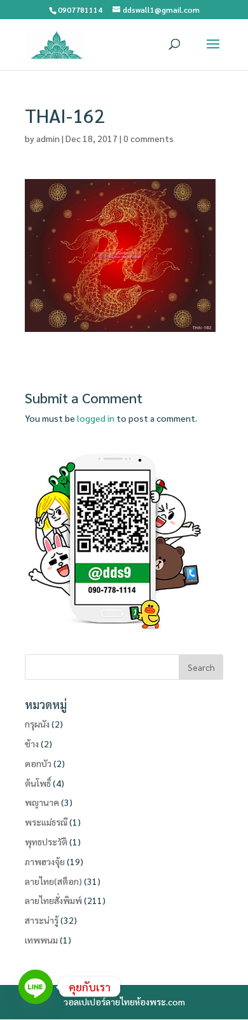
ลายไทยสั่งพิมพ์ (53, 900)
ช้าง (32, 743)
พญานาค (42, 802)
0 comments (148, 138)
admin (48, 138)
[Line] (35, 987)
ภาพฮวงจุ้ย (45, 861)
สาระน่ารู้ (42, 920)
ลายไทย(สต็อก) (53, 881)
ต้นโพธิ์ (38, 783)
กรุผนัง (37, 723)
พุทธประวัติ (46, 841)
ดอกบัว (38, 763)
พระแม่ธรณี (46, 822)
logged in (95, 418)
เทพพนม (41, 939)
